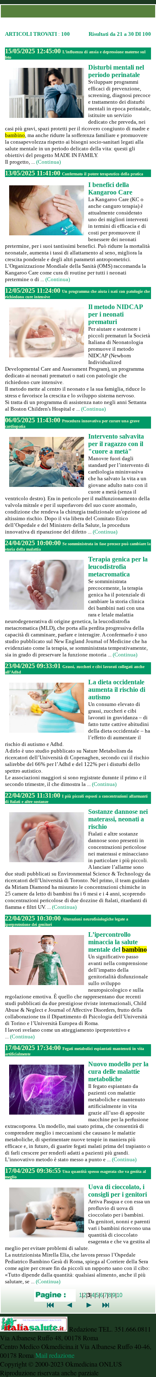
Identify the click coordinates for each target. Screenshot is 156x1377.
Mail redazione (54, 1355)
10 (119, 1295)
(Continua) (48, 162)
